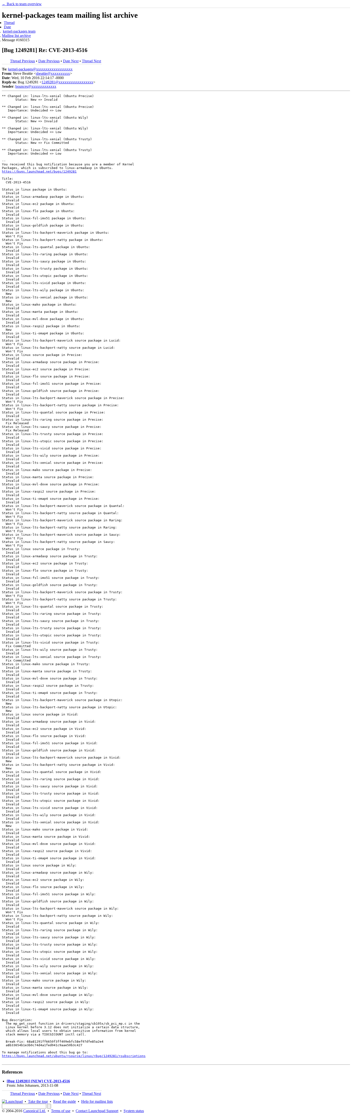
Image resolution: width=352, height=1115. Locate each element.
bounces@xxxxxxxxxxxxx (35, 86)
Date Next (71, 61)
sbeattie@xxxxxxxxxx (53, 73)
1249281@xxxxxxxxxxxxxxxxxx (67, 82)
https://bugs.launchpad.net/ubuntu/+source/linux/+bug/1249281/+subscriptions (74, 1056)
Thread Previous (22, 61)
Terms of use (60, 1111)
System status (134, 1111)
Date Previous (49, 61)
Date (7, 27)
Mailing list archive (16, 36)
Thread (9, 23)
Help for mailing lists (97, 1101)
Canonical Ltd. (34, 1111)
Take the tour (38, 1101)
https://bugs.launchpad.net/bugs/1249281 (39, 171)
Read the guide (64, 1101)
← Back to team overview (22, 4)
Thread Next (91, 61)
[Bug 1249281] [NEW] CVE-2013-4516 (38, 1081)
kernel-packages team (19, 31)
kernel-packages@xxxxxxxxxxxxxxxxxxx (40, 69)
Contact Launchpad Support (97, 1111)
